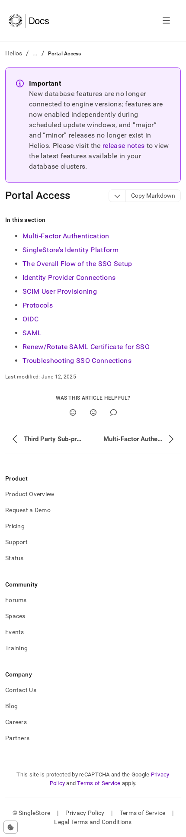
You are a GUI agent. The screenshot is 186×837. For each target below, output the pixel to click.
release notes (123, 145)
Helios (13, 53)
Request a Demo (28, 510)
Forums (16, 599)
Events (14, 632)
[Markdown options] (117, 196)
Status (14, 558)
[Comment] (113, 412)
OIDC (30, 319)
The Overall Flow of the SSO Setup (77, 264)
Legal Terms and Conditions (92, 821)
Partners (17, 737)
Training (16, 648)
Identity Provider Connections (68, 277)
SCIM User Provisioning (59, 291)
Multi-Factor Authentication (65, 236)
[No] (93, 412)
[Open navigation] (166, 21)
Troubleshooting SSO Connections (76, 360)
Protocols (37, 305)
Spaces (15, 616)
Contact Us (20, 689)
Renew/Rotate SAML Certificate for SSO (86, 347)
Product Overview (30, 494)
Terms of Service (98, 783)
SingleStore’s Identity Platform (70, 250)
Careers (16, 721)
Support (16, 542)
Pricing (15, 526)
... (35, 53)
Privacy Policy (84, 812)
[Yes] (73, 412)
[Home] (29, 21)
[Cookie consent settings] (10, 827)
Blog (11, 705)
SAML (32, 333)
